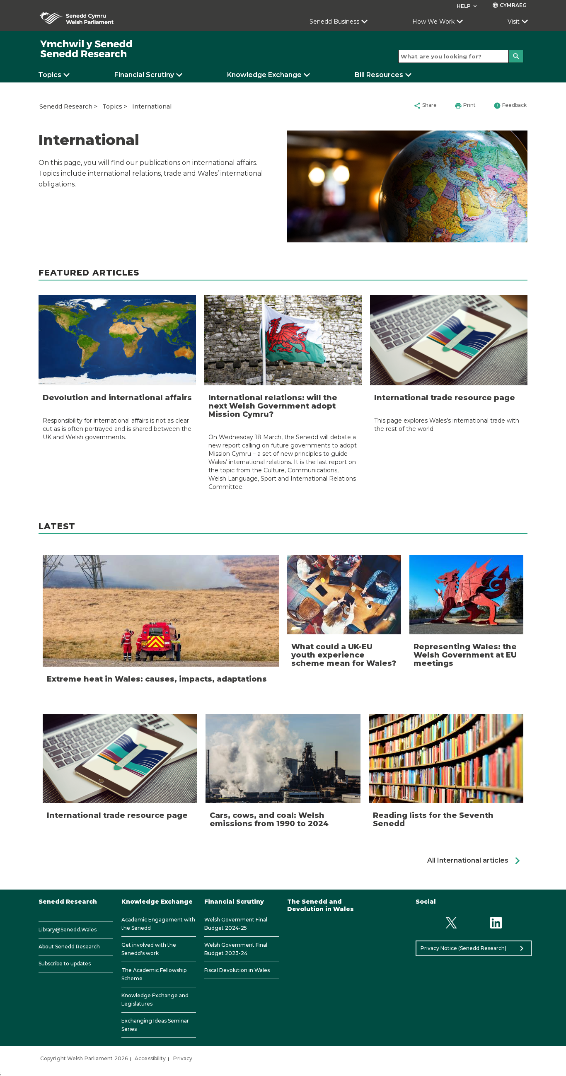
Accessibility (150, 1058)
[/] (87, 49)
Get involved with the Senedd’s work (148, 949)
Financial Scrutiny (144, 75)
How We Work (433, 21)
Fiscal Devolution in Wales (237, 970)
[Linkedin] (496, 923)
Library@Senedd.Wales (68, 929)
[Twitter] (451, 923)
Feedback (510, 105)
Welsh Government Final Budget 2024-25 (235, 923)
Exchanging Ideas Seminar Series (155, 1025)
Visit (514, 21)
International (152, 106)
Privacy (182, 1058)
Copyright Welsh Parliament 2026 (84, 1058)
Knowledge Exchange (264, 75)
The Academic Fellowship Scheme (153, 974)
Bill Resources (379, 75)
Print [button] (465, 105)
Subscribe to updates (65, 963)
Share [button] (425, 105)
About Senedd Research (69, 946)
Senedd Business (334, 21)
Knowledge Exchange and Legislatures (155, 999)
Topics (49, 75)
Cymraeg (509, 5)
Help (468, 6)
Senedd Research (65, 106)
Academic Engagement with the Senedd (158, 923)
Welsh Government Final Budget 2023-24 (235, 949)
